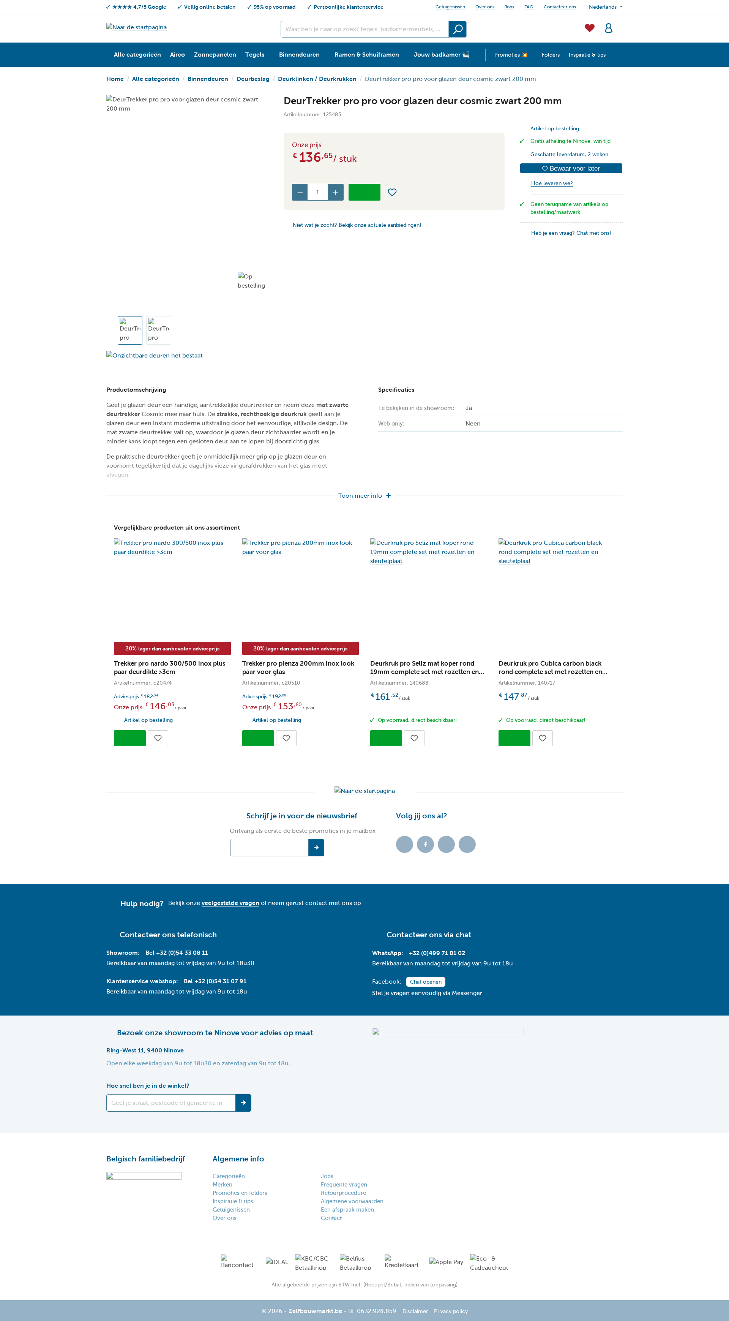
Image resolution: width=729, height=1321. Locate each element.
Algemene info (238, 1159)
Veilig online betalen (210, 7)
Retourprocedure (343, 1193)
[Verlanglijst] (589, 27)
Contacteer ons (560, 6)
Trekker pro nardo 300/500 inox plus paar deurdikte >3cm (170, 668)
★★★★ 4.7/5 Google (139, 7)
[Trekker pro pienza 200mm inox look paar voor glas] (300, 547)
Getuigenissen (450, 6)
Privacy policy (451, 1311)
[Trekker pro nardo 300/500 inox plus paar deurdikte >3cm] (172, 547)
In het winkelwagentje (364, 192)
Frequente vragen (344, 1185)
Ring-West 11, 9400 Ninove (145, 1050)
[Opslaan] (243, 1103)
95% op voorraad (275, 7)
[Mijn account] (608, 27)
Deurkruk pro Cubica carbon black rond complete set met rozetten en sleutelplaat (550, 668)
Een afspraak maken (347, 1210)
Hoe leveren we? (552, 183)
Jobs (509, 6)
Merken (222, 1185)
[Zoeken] (457, 29)
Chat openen (426, 982)
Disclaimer (415, 1311)
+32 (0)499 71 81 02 (437, 953)
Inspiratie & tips (233, 1201)
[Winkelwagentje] (620, 23)
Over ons (484, 6)
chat (464, 934)
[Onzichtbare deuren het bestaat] (187, 355)
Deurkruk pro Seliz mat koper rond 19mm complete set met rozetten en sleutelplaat (424, 668)
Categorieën (229, 1176)
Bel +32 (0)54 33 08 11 (176, 952)
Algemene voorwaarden (352, 1201)
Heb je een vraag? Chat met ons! (571, 233)
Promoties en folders (240, 1193)
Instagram (446, 844)
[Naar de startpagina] (136, 27)
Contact (331, 1218)
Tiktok (404, 844)
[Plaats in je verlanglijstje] (392, 192)
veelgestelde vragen (230, 903)
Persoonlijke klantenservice (348, 7)
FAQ (528, 6)
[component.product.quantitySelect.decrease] (300, 192)
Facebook (425, 844)
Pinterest (467, 844)
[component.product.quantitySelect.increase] (336, 192)
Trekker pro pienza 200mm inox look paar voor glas (298, 668)
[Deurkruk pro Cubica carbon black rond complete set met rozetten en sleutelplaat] (557, 552)
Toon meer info (360, 495)
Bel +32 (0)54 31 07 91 (215, 981)
